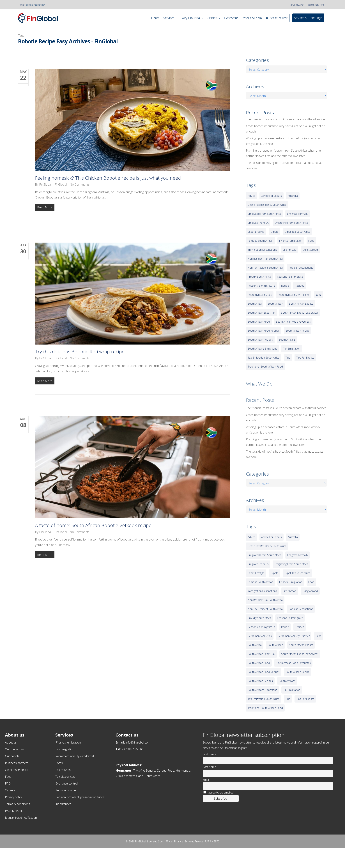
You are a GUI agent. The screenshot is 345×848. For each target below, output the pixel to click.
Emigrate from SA (258, 222)
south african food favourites (293, 321)
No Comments (79, 184)
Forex (59, 763)
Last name (209, 767)
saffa (318, 294)
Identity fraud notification (21, 818)
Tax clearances (65, 777)
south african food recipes (264, 330)
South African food (259, 321)
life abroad (289, 249)
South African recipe (297, 330)
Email (206, 780)
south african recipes (260, 339)
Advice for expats (271, 195)
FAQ (8, 783)
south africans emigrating (262, 348)
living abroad (310, 249)
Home (21, 4)
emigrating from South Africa (291, 222)
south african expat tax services (300, 312)
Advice (251, 195)
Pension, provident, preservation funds (79, 797)
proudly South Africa (259, 276)
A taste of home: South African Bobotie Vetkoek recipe (93, 525)
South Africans (287, 339)
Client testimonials (16, 770)
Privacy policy (13, 797)
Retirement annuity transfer (294, 294)
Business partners (16, 763)
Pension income (65, 790)
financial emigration (290, 240)
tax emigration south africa (263, 357)
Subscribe (220, 798)
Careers (10, 790)
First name (209, 754)
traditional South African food (265, 366)
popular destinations (301, 267)
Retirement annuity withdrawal (74, 756)
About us (11, 742)
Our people (12, 756)
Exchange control (66, 783)
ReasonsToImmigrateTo (261, 285)
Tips (288, 357)
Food (311, 240)
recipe (285, 285)
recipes (299, 285)
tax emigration (291, 348)
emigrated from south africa (264, 213)
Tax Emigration (64, 749)
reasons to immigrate (290, 276)
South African (275, 303)
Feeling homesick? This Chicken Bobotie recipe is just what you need (108, 178)
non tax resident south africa (265, 267)
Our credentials (15, 749)
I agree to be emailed (220, 792)
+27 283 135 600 (132, 749)
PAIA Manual (13, 811)
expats (274, 231)
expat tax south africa (297, 231)
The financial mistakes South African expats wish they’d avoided (286, 119)
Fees (8, 777)
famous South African (260, 240)
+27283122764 (296, 4)
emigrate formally (297, 213)
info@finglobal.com (316, 4)
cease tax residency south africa (267, 204)
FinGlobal (45, 184)
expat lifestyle (256, 231)
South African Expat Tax (261, 312)
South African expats (301, 303)
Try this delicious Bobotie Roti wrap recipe (80, 351)
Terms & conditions (17, 804)
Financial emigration (68, 742)
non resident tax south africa (265, 258)
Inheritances (63, 804)
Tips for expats (305, 357)
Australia (293, 195)
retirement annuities (260, 294)
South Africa (255, 303)
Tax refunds (63, 770)
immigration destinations (262, 249)
